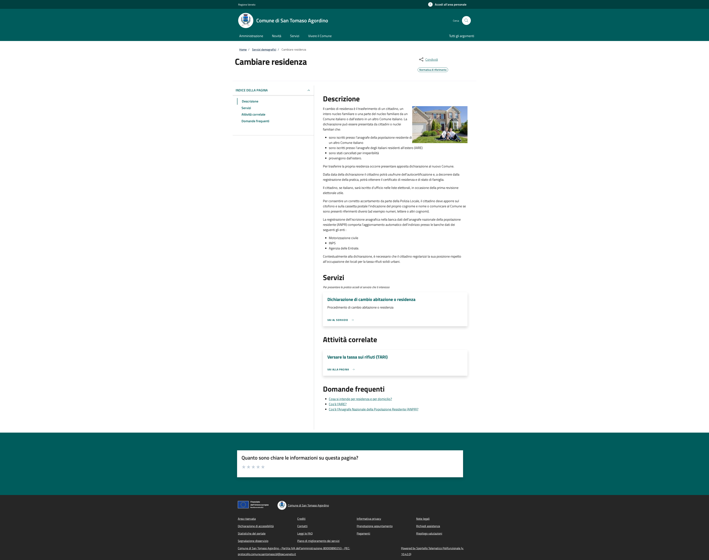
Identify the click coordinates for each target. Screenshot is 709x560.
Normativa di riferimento (432, 69)
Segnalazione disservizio (253, 541)
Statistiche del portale (252, 533)
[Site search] (466, 20)
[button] (447, 4)
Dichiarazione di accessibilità (256, 526)
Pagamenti (363, 533)
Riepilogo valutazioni (429, 533)
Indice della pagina (252, 90)
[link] (341, 320)
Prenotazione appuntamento (375, 526)
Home (243, 49)
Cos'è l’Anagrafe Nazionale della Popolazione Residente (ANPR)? (373, 409)
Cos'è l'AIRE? (338, 404)
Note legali (423, 518)
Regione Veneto (246, 4)
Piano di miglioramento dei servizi (318, 541)
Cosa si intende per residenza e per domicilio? (360, 398)
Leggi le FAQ (305, 533)
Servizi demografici (264, 49)
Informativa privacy (369, 518)
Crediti (301, 518)
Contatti (302, 526)
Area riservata (247, 518)
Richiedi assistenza (428, 526)
